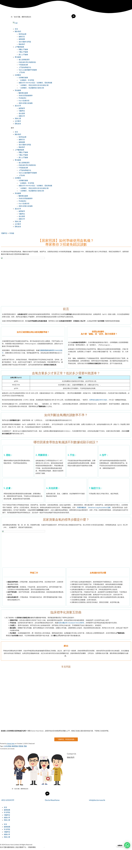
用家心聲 (18, 118)
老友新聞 (22, 113)
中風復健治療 (23, 65)
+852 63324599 (7, 800)
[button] (66, 128)
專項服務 (18, 57)
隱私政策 (18, 123)
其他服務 (18, 90)
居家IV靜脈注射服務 (26, 103)
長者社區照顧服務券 (26, 95)
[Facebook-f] (68, 16)
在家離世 (18, 75)
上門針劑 (22, 72)
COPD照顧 (7, 746)
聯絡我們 (22, 44)
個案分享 (22, 116)
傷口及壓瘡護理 (24, 59)
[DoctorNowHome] (47, 793)
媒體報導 (22, 108)
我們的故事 (22, 34)
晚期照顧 (15, 746)
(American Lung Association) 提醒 (99, 507)
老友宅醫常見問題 (25, 42)
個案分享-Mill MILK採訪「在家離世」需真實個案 (35, 83)
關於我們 (18, 31)
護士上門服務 (23, 54)
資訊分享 (18, 106)
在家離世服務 (23, 77)
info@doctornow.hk (97, 800)
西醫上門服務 (23, 49)
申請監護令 (22, 98)
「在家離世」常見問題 (26, 80)
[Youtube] (78, 16)
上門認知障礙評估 (25, 67)
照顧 (25, 746)
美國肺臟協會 (81, 507)
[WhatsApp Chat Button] (127, 845)
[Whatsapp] (83, 16)
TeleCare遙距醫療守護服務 (28, 70)
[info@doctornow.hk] (91, 793)
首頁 (16, 29)
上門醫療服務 (19, 47)
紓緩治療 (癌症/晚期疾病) (27, 62)
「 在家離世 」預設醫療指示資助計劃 (31, 88)
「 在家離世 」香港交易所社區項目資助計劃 (34, 85)
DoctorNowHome (52, 800)
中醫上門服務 (23, 52)
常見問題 (7, 812)
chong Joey (10, 743)
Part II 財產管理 (24, 100)
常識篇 (11, 233)
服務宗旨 (22, 36)
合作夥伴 (18, 121)
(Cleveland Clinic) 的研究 (76, 623)
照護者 (20, 746)
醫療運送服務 (23, 93)
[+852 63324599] (3, 793)
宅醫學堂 (22, 111)
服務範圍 (22, 39)
